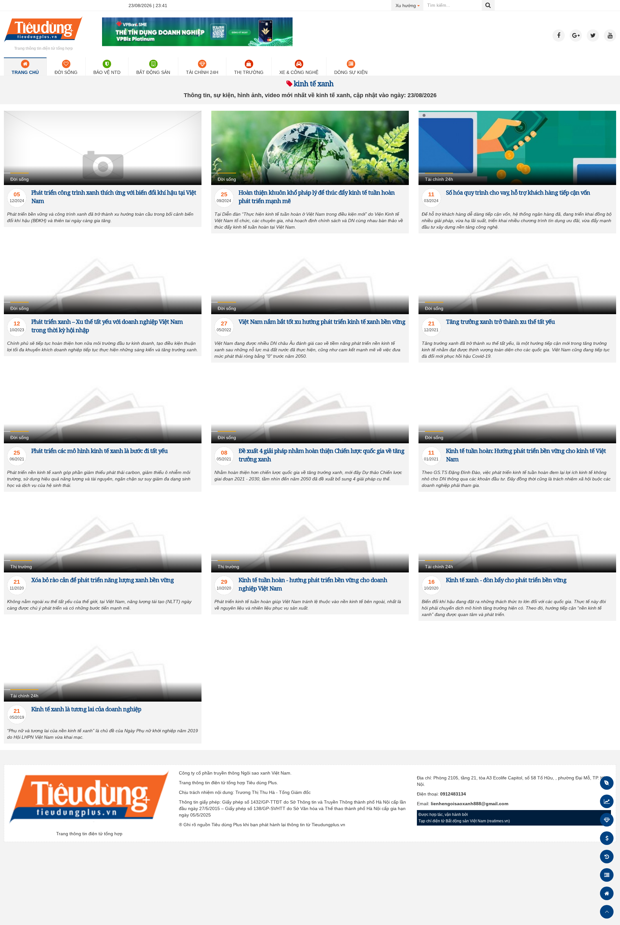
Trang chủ (25, 72)
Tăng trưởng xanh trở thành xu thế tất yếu (500, 321)
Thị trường (249, 72)
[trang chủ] (43, 43)
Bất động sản (153, 72)
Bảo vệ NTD (106, 72)
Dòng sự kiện (350, 72)
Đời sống (66, 72)
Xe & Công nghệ (298, 72)
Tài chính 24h (202, 72)
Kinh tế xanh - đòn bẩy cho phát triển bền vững (506, 580)
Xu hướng (410, 5)
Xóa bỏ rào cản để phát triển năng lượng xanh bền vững (102, 580)
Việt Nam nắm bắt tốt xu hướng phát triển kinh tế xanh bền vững (322, 321)
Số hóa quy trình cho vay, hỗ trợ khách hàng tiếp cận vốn (518, 192)
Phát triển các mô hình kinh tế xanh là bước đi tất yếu (99, 451)
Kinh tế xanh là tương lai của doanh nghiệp (86, 709)
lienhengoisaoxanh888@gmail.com (469, 803)
